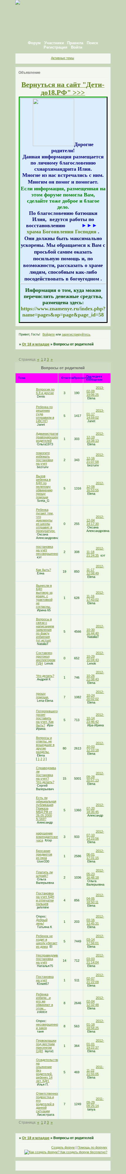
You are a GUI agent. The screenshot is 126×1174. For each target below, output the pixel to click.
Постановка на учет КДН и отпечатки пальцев (45, 898)
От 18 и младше (36, 344)
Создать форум (63, 1147)
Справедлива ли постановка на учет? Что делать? (46, 775)
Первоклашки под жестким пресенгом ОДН (46, 1046)
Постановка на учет (45, 978)
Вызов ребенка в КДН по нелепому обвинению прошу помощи (44, 486)
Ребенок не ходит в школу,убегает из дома (46, 941)
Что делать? (45, 675)
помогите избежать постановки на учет (44, 458)
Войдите (48, 334)
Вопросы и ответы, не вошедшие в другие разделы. (45, 745)
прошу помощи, (42, 695)
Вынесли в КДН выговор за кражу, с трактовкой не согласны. (44, 596)
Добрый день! (41, 921)
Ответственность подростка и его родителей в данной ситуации (49, 1102)
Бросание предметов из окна (44, 854)
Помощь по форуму (92, 1147)
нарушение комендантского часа (48, 836)
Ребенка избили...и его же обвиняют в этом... (44, 1001)
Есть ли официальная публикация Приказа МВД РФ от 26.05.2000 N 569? (46, 808)
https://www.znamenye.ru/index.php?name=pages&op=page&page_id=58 (63, 312)
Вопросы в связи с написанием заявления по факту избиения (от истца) (45, 629)
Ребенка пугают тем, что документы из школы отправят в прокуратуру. (45, 520)
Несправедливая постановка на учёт (48, 959)
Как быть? (43, 569)
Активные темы (62, 58)
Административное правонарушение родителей (50, 437)
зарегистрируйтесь (76, 334)
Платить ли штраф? (44, 873)
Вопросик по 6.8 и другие (45, 391)
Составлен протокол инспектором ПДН (45, 658)
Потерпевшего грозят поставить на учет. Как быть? (47, 718)
